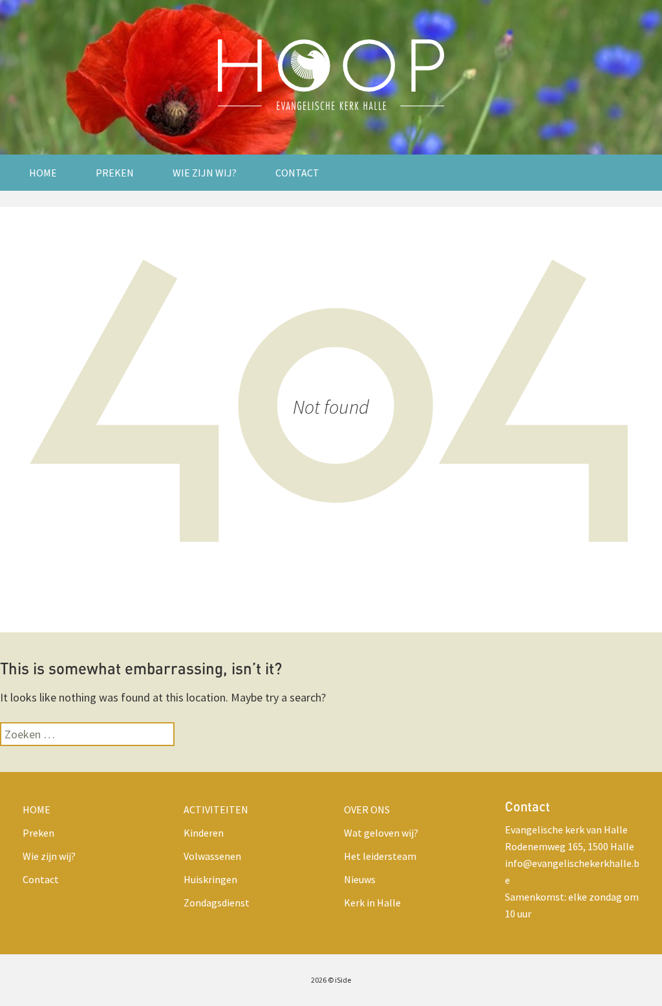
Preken (115, 172)
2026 (318, 980)
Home (43, 172)
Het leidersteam (380, 856)
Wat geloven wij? (381, 832)
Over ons (367, 809)
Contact (297, 172)
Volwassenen (212, 856)
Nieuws (360, 879)
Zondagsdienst (217, 902)
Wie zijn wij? (205, 172)
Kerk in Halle (372, 902)
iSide (343, 980)
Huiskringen (210, 879)
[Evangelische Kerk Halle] (331, 77)
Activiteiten (216, 809)
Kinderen (204, 832)
